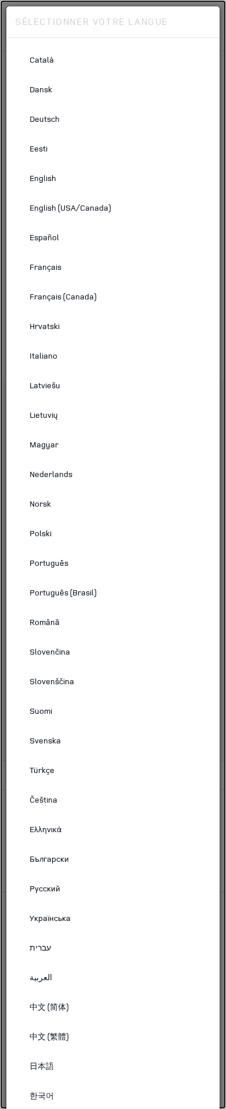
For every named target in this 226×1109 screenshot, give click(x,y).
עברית (40, 947)
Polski (41, 533)
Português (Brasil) (63, 592)
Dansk (41, 89)
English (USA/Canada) (70, 207)
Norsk (40, 503)
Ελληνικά (45, 829)
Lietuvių (44, 414)
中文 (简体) (49, 1006)
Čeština (43, 799)
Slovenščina (52, 681)
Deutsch (45, 118)
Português (49, 562)
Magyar (44, 444)
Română (45, 621)
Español (44, 237)
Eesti (39, 148)
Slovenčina (50, 651)
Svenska (45, 740)
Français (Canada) (63, 296)
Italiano (43, 355)
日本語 (42, 1065)
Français (45, 266)
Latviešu (45, 385)
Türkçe (42, 769)
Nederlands (51, 473)
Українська (50, 917)
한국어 (42, 1095)
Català (42, 59)
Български (49, 858)
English (43, 177)
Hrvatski (45, 325)
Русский (45, 888)
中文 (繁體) (49, 1036)
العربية (41, 976)
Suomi (41, 710)
